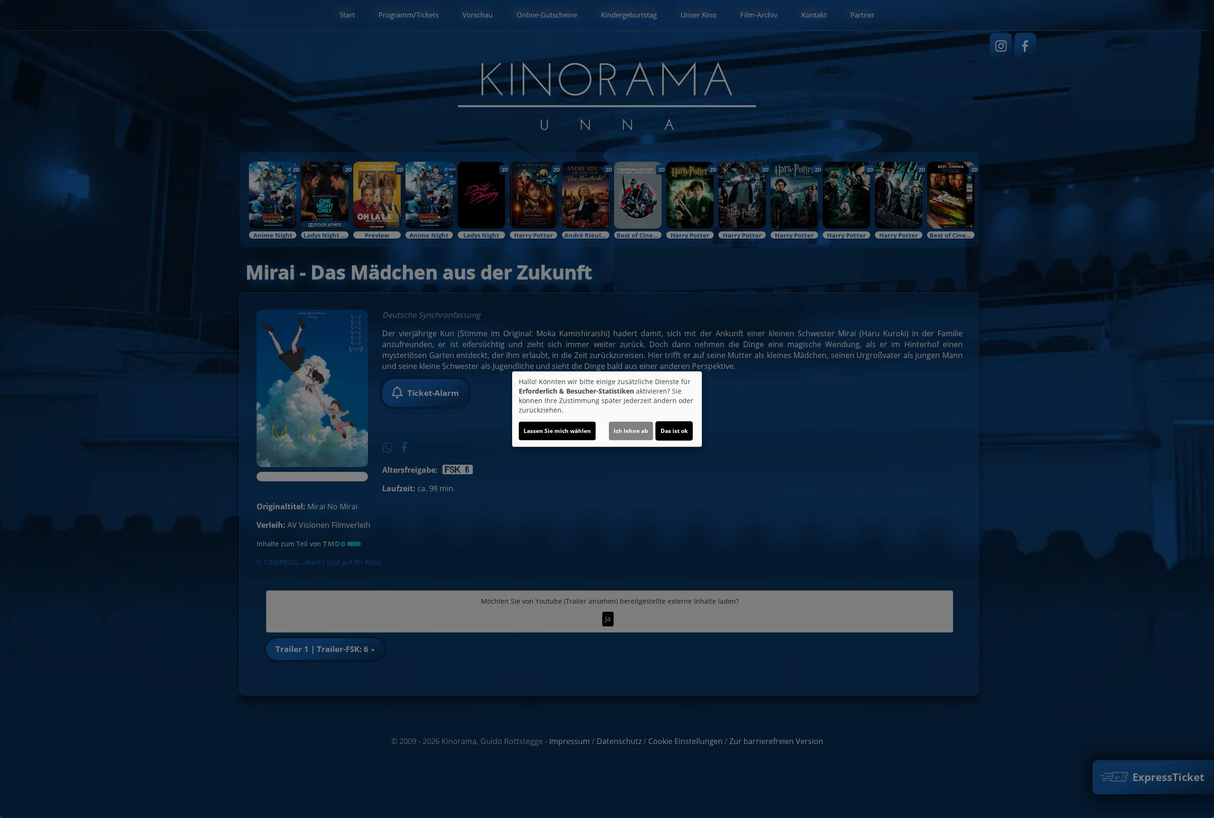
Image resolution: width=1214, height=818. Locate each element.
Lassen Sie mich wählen (557, 431)
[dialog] (607, 409)
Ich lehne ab (631, 431)
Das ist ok (674, 431)
